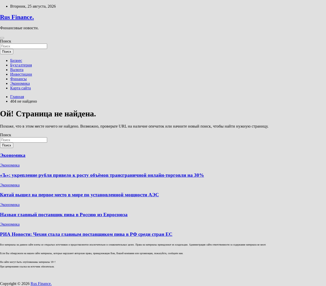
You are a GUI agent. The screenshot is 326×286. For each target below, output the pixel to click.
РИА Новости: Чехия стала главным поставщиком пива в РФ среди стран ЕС (86, 234)
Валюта (16, 69)
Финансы (18, 79)
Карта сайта (20, 88)
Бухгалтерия (21, 65)
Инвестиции (21, 74)
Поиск (5, 41)
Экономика (20, 83)
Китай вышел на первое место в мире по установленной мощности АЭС (79, 194)
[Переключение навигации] (2, 38)
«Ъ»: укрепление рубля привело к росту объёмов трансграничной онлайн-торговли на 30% (102, 175)
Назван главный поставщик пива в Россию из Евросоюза (64, 214)
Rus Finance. (17, 17)
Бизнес (16, 60)
